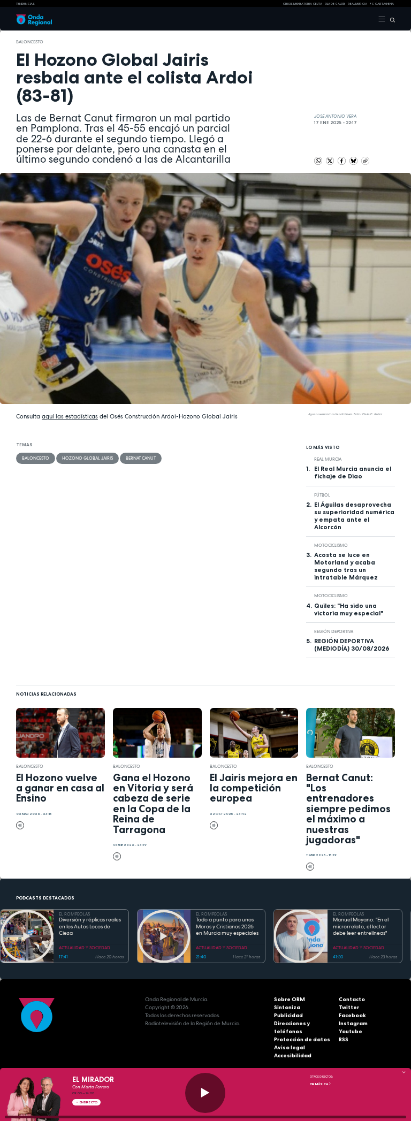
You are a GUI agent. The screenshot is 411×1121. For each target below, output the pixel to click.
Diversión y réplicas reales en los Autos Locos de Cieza (90, 926)
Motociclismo (331, 545)
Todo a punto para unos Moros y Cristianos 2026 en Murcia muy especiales (227, 926)
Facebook (352, 1015)
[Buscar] (390, 19)
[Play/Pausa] (205, 1093)
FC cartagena (382, 4)
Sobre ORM (289, 999)
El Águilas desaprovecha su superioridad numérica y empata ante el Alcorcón (354, 516)
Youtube (350, 1031)
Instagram (353, 1023)
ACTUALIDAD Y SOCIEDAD (84, 947)
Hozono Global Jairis (87, 458)
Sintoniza (287, 1007)
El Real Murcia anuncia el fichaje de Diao (352, 472)
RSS (343, 1039)
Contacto (352, 999)
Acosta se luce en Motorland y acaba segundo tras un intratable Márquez (346, 566)
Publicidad (288, 1015)
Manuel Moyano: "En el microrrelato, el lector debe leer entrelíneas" (361, 926)
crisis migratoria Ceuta (302, 4)
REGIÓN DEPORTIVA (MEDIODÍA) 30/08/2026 (352, 644)
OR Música (319, 1084)
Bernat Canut (141, 458)
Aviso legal (289, 1047)
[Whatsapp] (318, 161)
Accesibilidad (292, 1055)
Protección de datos (302, 1039)
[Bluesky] (354, 160)
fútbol (322, 495)
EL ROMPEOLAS (74, 914)
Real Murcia (357, 4)
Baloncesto (29, 41)
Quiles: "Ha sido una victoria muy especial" (348, 609)
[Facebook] (342, 160)
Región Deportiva (333, 631)
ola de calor (335, 4)
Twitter (349, 1007)
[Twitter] (330, 160)
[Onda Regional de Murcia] (34, 19)
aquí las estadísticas (70, 416)
